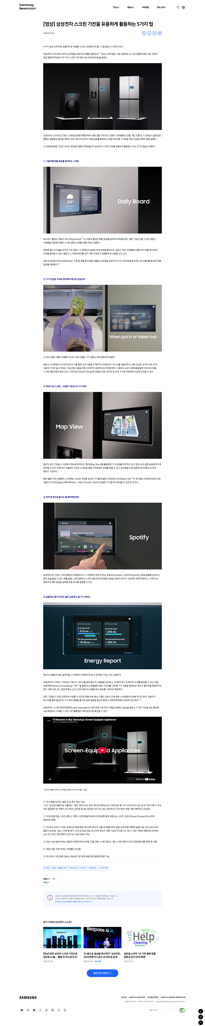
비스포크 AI (74, 868)
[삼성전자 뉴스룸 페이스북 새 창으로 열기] (34, 1010)
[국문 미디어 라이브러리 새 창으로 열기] (52, 1010)
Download (149, 33)
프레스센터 (161, 7)
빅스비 (83, 868)
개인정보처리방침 (152, 997)
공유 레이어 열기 (154, 33)
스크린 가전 (103, 868)
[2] (44, 816)
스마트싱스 (92, 868)
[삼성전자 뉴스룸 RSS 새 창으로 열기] (58, 1010)
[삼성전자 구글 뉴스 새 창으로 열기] (65, 1010)
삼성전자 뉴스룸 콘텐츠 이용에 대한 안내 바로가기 (73, 902)
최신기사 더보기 (101, 973)
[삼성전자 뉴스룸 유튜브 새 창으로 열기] (21, 1010)
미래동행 (145, 7)
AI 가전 (46, 868)
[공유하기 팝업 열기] (200, 1017)
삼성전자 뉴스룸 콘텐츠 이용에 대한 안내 (173, 997)
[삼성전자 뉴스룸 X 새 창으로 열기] (40, 1010)
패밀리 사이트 (153, 1010)
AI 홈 (54, 868)
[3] (44, 827)
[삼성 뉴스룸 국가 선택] (183, 7)
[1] (44, 801)
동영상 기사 (62, 868)
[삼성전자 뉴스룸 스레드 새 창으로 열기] (46, 1010)
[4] (44, 841)
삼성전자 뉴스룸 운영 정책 (137, 997)
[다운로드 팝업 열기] (200, 1011)
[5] (44, 849)
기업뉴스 (115, 7)
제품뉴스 (130, 7)
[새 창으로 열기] (182, 1010)
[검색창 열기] (178, 7)
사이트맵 (123, 997)
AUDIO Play (144, 33)
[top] (200, 1022)
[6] (44, 856)
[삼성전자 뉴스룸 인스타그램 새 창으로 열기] (28, 1010)
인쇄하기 (160, 33)
